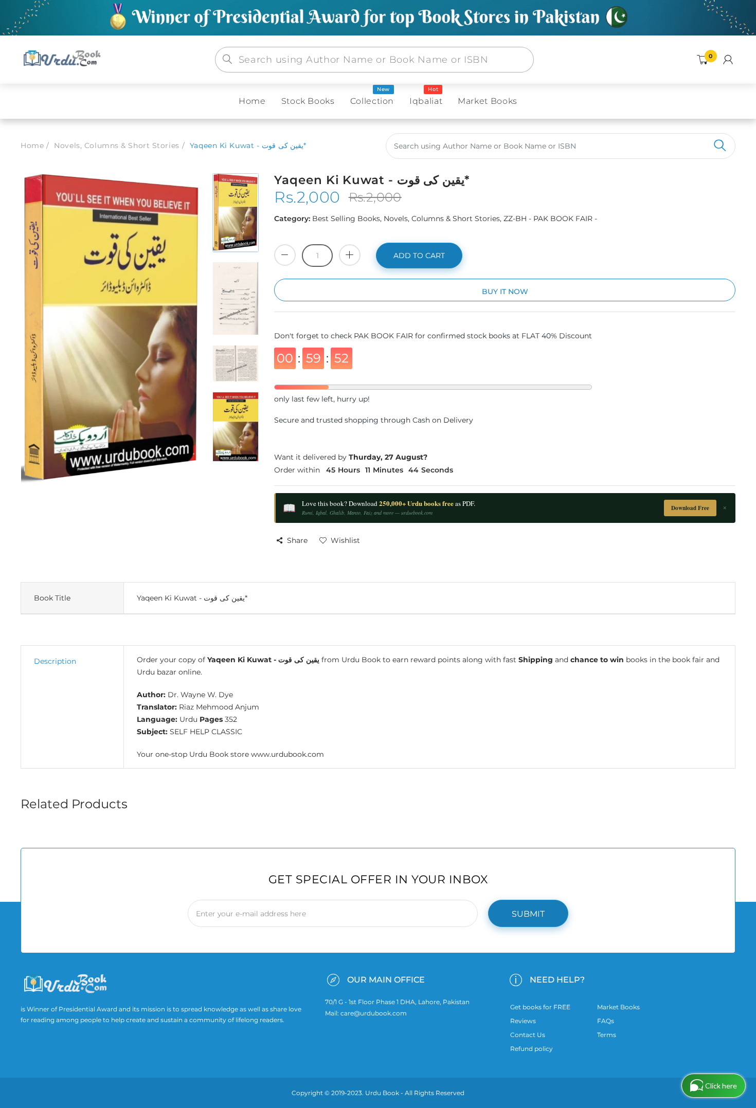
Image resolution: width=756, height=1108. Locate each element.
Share (297, 540)
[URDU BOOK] (63, 59)
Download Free (690, 508)
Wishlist (345, 540)
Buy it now (505, 291)
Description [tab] (55, 661)
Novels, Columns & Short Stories (116, 145)
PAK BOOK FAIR (384, 335)
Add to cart (419, 255)
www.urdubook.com (287, 754)
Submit (528, 914)
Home (32, 145)
